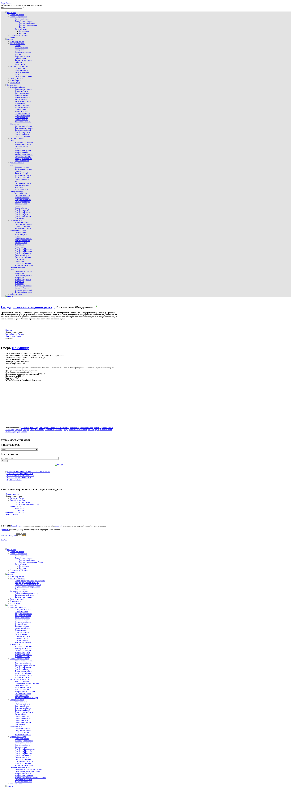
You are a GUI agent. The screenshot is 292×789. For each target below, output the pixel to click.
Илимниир (20, 348)
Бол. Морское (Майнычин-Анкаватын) (54, 428)
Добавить (5, 530)
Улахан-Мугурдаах (12, 432)
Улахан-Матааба (86, 428)
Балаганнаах (49, 430)
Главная (8, 330)
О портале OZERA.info (14, 512)
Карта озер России (17, 498)
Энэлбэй (58, 430)
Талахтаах (25, 428)
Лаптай (96, 428)
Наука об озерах (16, 506)
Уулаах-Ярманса (106, 428)
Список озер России (13, 336)
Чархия (24, 432)
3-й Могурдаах (93, 430)
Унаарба (26, 430)
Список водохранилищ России (27, 504)
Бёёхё (32, 430)
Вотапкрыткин (106, 430)
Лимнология (19, 508)
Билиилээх (9, 430)
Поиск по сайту (11, 514)
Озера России (6, 3)
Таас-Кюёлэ (74, 428)
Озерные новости (12, 494)
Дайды (65, 430)
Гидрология (19, 510)
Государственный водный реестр (28, 307)
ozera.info (58, 526)
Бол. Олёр (34, 428)
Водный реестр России (14, 334)
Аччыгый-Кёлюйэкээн (78, 430)
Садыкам (18, 430)
